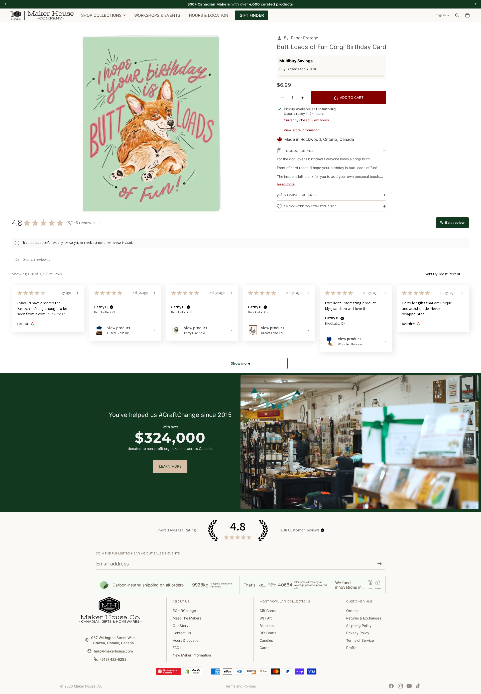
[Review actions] (77, 292)
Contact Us (182, 633)
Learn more (170, 466)
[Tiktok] (418, 686)
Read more (286, 184)
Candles (266, 640)
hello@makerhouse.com (113, 651)
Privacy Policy (357, 633)
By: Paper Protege (301, 37)
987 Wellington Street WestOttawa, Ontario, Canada (113, 640)
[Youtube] (409, 686)
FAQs (177, 647)
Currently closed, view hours (306, 120)
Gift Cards (268, 610)
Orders (351, 610)
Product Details (298, 151)
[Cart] (467, 15)
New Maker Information (192, 655)
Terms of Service (360, 640)
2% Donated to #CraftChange (310, 206)
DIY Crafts (268, 633)
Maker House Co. (88, 686)
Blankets (267, 625)
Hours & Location (186, 640)
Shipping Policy (359, 625)
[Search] (456, 15)
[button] (99, 223)
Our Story (180, 625)
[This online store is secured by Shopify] (193, 671)
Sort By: (431, 274)
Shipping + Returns (300, 195)
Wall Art (266, 618)
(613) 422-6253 (113, 659)
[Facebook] (391, 686)
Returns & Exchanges (363, 618)
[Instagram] (400, 686)
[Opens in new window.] (31, 324)
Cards (264, 647)
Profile (351, 647)
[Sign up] (379, 563)
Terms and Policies (240, 686)
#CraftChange (184, 610)
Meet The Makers (187, 618)
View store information (302, 130)
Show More (56, 314)
